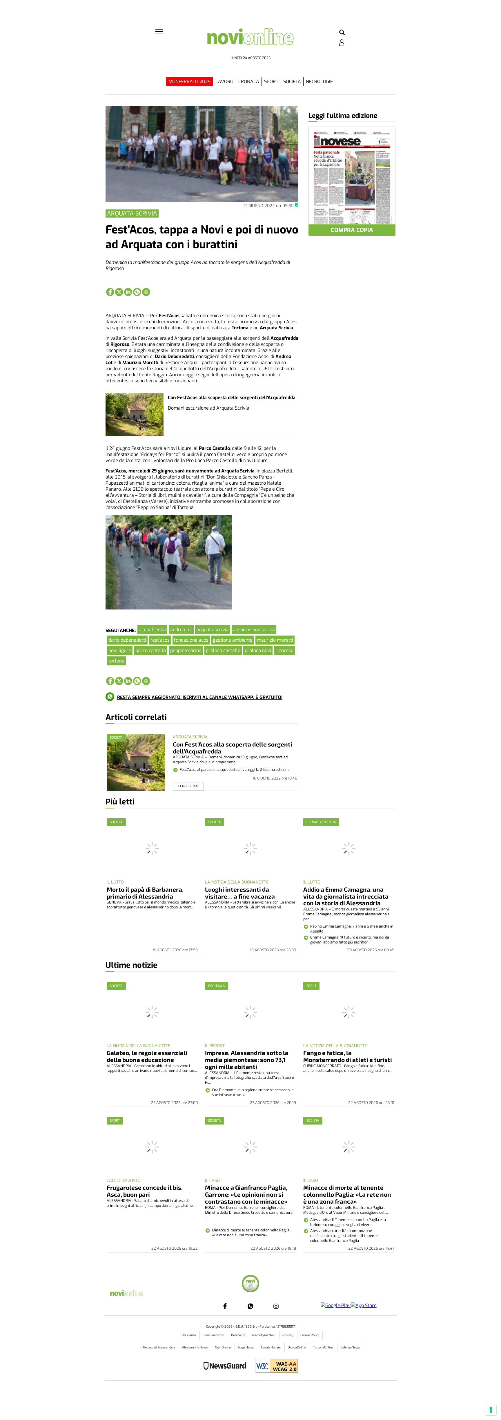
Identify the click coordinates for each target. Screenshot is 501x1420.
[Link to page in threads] (146, 292)
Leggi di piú (188, 786)
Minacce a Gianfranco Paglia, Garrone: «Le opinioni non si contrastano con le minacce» (246, 1194)
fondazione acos (191, 640)
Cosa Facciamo (214, 1335)
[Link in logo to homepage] (250, 40)
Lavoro (224, 82)
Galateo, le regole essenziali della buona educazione (147, 1056)
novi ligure (119, 650)
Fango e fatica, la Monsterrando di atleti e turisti (347, 1056)
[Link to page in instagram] (276, 1306)
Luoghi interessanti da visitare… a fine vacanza (240, 893)
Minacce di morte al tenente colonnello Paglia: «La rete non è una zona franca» (347, 1194)
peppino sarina (186, 650)
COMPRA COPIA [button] (352, 230)
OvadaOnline (297, 1347)
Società (292, 82)
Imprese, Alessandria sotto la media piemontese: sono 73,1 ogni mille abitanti (246, 1059)
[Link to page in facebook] (110, 292)
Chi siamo (189, 1335)
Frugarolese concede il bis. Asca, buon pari (145, 1191)
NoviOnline (223, 1347)
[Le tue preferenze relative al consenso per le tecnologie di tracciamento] (490, 1409)
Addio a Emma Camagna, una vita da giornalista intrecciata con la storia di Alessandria (346, 896)
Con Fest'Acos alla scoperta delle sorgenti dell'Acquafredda (231, 398)
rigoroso (284, 650)
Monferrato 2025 (189, 82)
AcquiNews (246, 1347)
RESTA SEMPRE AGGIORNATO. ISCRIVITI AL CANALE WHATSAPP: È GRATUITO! (199, 697)
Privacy (288, 1335)
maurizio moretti (275, 640)
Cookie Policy (310, 1335)
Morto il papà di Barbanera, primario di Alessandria (145, 893)
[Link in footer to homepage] (250, 1284)
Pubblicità (238, 1335)
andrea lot (181, 630)
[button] (342, 33)
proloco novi (258, 650)
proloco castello (223, 650)
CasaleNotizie (271, 1347)
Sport (271, 82)
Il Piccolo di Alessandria (158, 1347)
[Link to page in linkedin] (128, 292)
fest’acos (160, 640)
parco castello (150, 650)
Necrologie (319, 82)
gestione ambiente (233, 640)
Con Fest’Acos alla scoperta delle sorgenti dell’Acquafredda (232, 747)
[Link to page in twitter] (119, 292)
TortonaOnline (323, 1347)
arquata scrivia (213, 630)
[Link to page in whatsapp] (137, 292)
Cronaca (248, 82)
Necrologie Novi (264, 1335)
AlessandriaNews (195, 1347)
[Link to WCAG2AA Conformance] (274, 1367)
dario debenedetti (127, 640)
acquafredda (152, 630)
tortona (116, 661)
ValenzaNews (350, 1347)
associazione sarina (254, 630)
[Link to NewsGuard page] (227, 1366)
